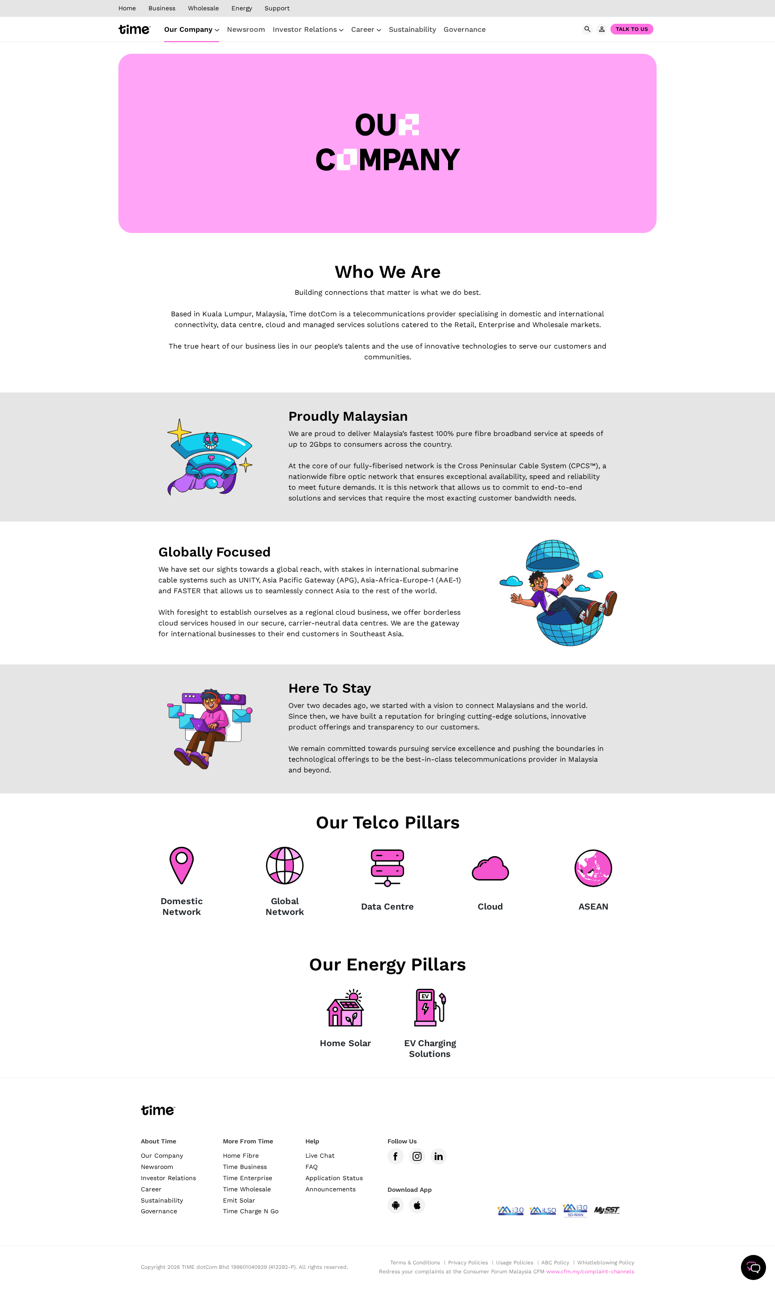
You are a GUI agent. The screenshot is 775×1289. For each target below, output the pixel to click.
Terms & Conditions (415, 1262)
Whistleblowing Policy (605, 1262)
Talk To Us (632, 29)
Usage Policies (514, 1262)
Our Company (189, 29)
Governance (465, 29)
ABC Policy (555, 1262)
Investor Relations (306, 29)
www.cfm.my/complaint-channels (590, 1271)
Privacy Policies (468, 1262)
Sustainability (412, 29)
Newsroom (246, 29)
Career (364, 29)
